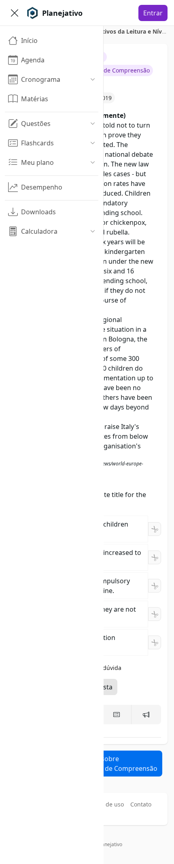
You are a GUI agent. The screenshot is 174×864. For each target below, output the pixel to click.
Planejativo (110, 844)
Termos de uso (104, 804)
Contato (140, 804)
